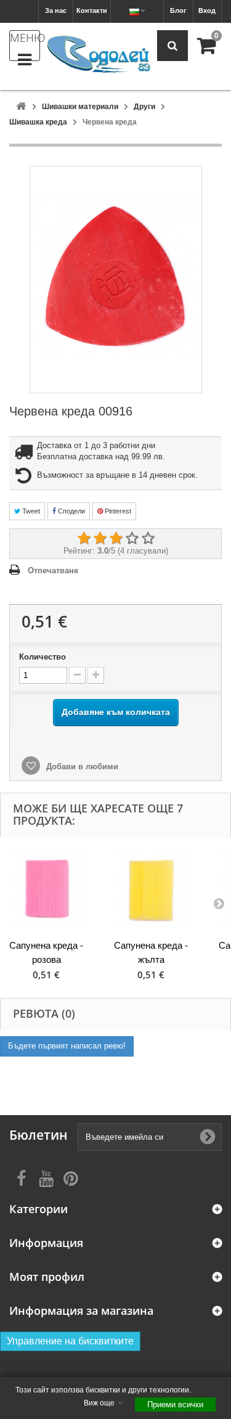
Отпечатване (53, 570)
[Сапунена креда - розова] (46, 889)
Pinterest (117, 511)
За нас (56, 10)
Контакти (91, 10)
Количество (42, 656)
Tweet (30, 511)
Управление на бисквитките (70, 1341)
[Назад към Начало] (21, 107)
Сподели (70, 511)
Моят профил (46, 1277)
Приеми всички (175, 1404)
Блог (178, 10)
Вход (207, 10)
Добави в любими (81, 766)
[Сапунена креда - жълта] (151, 889)
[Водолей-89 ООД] (98, 55)
